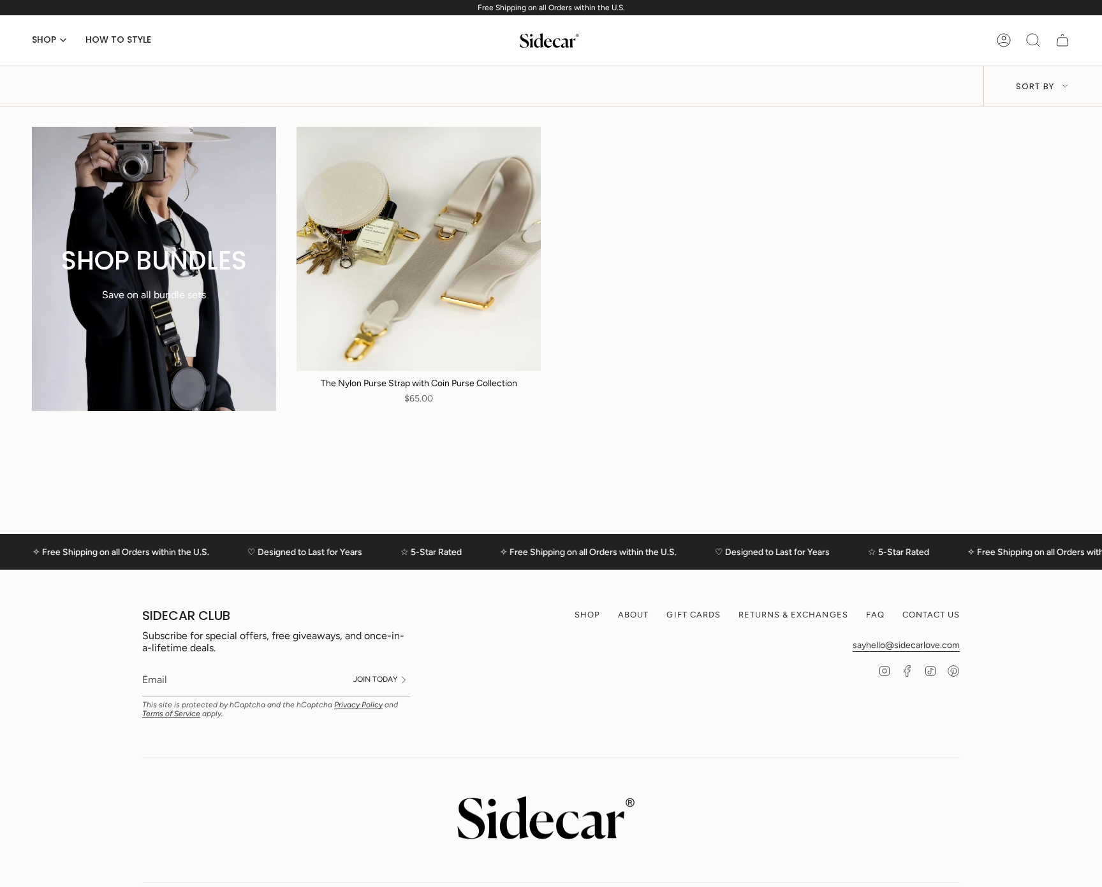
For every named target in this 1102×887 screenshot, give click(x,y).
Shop (587, 614)
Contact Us (931, 614)
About (633, 614)
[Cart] (1062, 40)
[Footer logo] (551, 817)
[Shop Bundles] (154, 269)
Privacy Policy (358, 704)
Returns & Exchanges (793, 614)
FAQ (875, 614)
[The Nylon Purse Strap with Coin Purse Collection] (419, 249)
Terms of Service (171, 713)
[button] (49, 40)
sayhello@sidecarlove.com (906, 645)
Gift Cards (693, 614)
